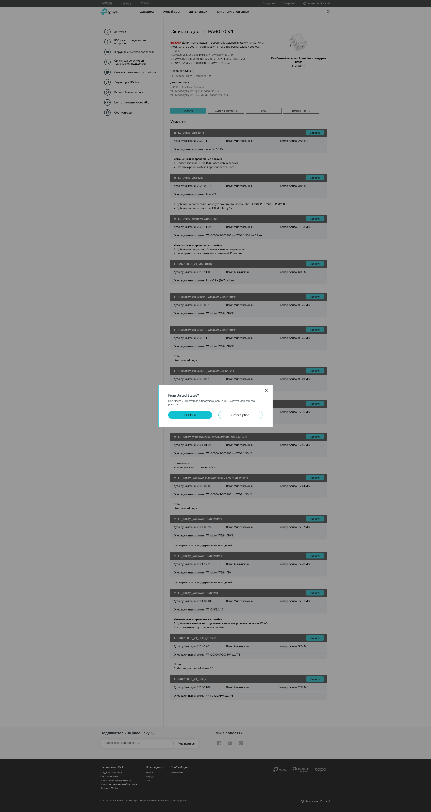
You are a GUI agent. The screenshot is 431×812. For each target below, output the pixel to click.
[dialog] (215, 406)
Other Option (240, 415)
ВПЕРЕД (190, 415)
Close (266, 390)
